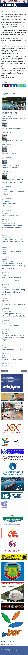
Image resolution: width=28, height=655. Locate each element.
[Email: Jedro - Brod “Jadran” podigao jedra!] (12, 85)
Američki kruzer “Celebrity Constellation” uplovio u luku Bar (13, 227)
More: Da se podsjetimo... (13, 128)
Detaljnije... (5, 122)
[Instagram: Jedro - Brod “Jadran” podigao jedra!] (15, 85)
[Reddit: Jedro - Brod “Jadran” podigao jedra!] (18, 85)
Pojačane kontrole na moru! (13, 304)
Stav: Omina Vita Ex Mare (12, 359)
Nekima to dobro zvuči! (12, 350)
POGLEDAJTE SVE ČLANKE (9, 367)
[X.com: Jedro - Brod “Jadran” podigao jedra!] (6, 85)
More (7, 11)
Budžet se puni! (9, 113)
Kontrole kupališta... (10, 153)
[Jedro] (9, 5)
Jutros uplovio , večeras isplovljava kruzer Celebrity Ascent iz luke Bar (13, 265)
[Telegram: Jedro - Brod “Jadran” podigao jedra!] (24, 85)
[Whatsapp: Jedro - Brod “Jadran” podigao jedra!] (21, 85)
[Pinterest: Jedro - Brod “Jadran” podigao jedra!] (9, 85)
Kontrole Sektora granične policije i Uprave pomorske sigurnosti (13, 337)
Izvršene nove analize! (11, 216)
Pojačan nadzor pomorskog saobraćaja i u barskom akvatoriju (13, 292)
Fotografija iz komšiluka (12, 141)
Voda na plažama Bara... (12, 326)
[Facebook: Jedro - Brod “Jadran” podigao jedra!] (3, 85)
